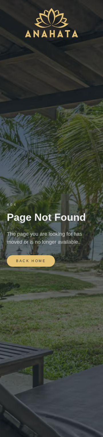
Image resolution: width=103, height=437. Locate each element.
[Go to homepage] (51, 23)
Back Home (31, 261)
